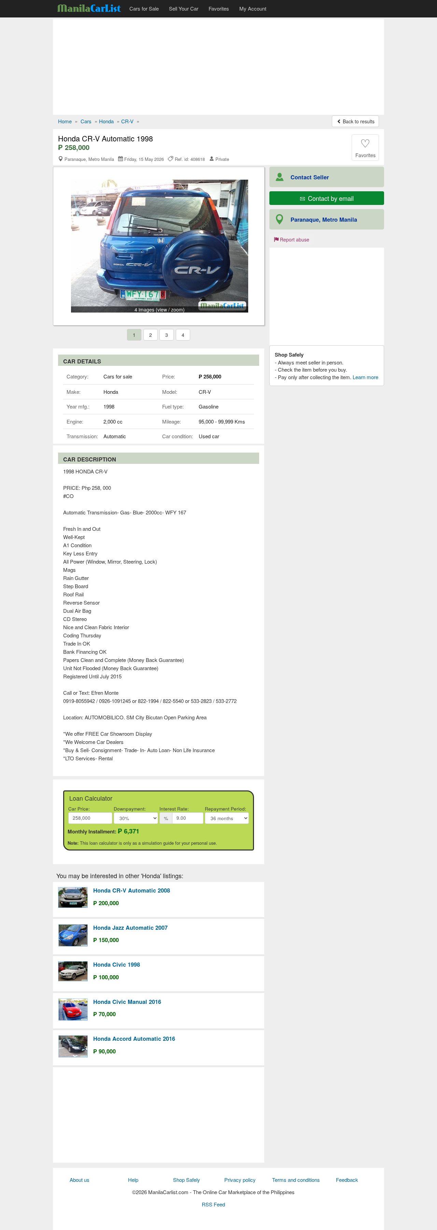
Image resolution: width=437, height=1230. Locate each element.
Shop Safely (186, 1179)
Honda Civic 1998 (116, 964)
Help (133, 1179)
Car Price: (79, 808)
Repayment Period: (225, 808)
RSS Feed (213, 1204)
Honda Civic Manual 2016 (127, 1001)
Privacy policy (240, 1179)
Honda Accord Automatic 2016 (134, 1038)
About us (79, 1179)
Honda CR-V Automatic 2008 (131, 890)
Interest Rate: (174, 808)
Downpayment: (130, 808)
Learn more (365, 377)
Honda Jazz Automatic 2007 (130, 927)
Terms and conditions (296, 1179)
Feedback (347, 1179)
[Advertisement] (218, 67)
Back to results (358, 121)
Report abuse (294, 239)
